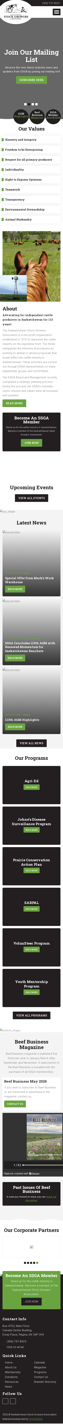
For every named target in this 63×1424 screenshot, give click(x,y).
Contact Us (15, 1104)
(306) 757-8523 (51, 3)
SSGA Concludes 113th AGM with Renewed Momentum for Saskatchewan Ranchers (30, 647)
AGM (21, 115)
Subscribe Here (31, 80)
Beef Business (37, 115)
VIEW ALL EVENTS (31, 498)
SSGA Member (53, 115)
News (26, 573)
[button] (25, 104)
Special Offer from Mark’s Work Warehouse (29, 580)
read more (31, 787)
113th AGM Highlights (22, 720)
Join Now (31, 443)
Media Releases (32, 638)
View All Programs (31, 1015)
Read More (15, 589)
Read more (14, 403)
